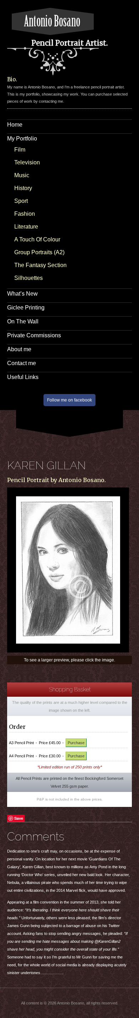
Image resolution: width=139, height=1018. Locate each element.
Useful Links (22, 377)
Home (14, 125)
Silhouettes (28, 278)
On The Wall (22, 321)
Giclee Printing (26, 308)
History (23, 188)
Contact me (21, 363)
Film (19, 150)
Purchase (76, 743)
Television (27, 162)
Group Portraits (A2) (39, 252)
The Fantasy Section (40, 265)
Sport (21, 201)
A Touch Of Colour (37, 239)
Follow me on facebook (69, 400)
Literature (26, 227)
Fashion (24, 214)
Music (21, 175)
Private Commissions (34, 335)
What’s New (22, 294)
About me (19, 349)
